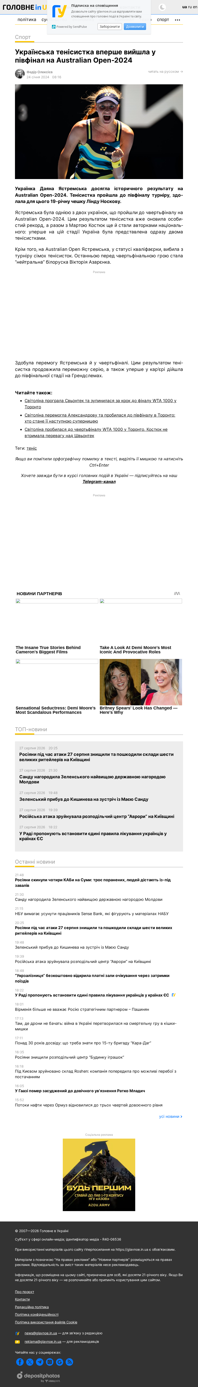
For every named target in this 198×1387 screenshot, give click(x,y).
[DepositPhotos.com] (38, 1378)
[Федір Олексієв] (20, 77)
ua (184, 6)
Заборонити (110, 26)
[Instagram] (49, 1362)
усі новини (169, 1116)
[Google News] (59, 1362)
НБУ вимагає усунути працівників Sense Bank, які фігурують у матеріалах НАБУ (92, 911)
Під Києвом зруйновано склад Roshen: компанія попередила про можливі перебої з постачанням (95, 1071)
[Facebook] (20, 1362)
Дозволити (135, 26)
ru (190, 6)
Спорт (163, 19)
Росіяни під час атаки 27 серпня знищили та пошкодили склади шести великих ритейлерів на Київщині (93, 928)
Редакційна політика (32, 1307)
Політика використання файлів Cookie (46, 1322)
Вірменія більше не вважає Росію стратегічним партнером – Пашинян (82, 1007)
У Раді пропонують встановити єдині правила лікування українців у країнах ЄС (92, 993)
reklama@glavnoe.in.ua (43, 1341)
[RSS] (69, 1362)
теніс (32, 448)
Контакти (22, 1299)
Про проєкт (24, 1292)
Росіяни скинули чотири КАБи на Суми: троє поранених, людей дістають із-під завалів (93, 880)
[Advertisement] (99, 315)
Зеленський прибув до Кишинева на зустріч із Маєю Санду (72, 945)
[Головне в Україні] (27, 8)
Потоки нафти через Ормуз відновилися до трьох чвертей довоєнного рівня (89, 1102)
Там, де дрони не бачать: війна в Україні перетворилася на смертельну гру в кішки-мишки (96, 1023)
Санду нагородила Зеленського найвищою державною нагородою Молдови (89, 897)
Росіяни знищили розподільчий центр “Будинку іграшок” (69, 1055)
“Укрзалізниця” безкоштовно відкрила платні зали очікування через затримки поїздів (92, 975)
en (195, 6)
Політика (27, 19)
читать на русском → (165, 71)
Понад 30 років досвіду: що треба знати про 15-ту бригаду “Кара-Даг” (83, 1041)
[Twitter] (30, 1362)
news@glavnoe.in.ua (41, 1333)
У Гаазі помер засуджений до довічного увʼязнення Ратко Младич (80, 1088)
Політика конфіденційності (36, 1314)
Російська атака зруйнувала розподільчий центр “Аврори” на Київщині (83, 959)
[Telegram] (39, 1362)
